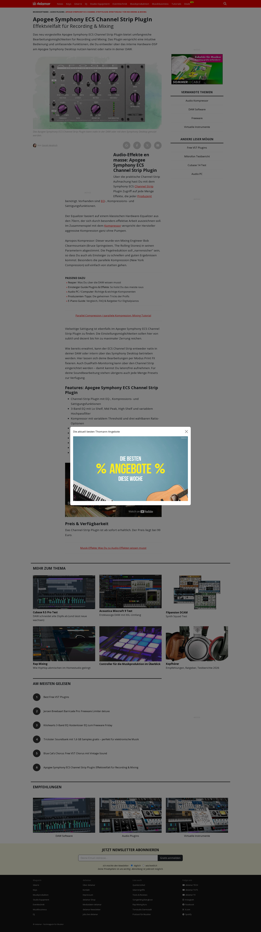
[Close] (186, 431)
